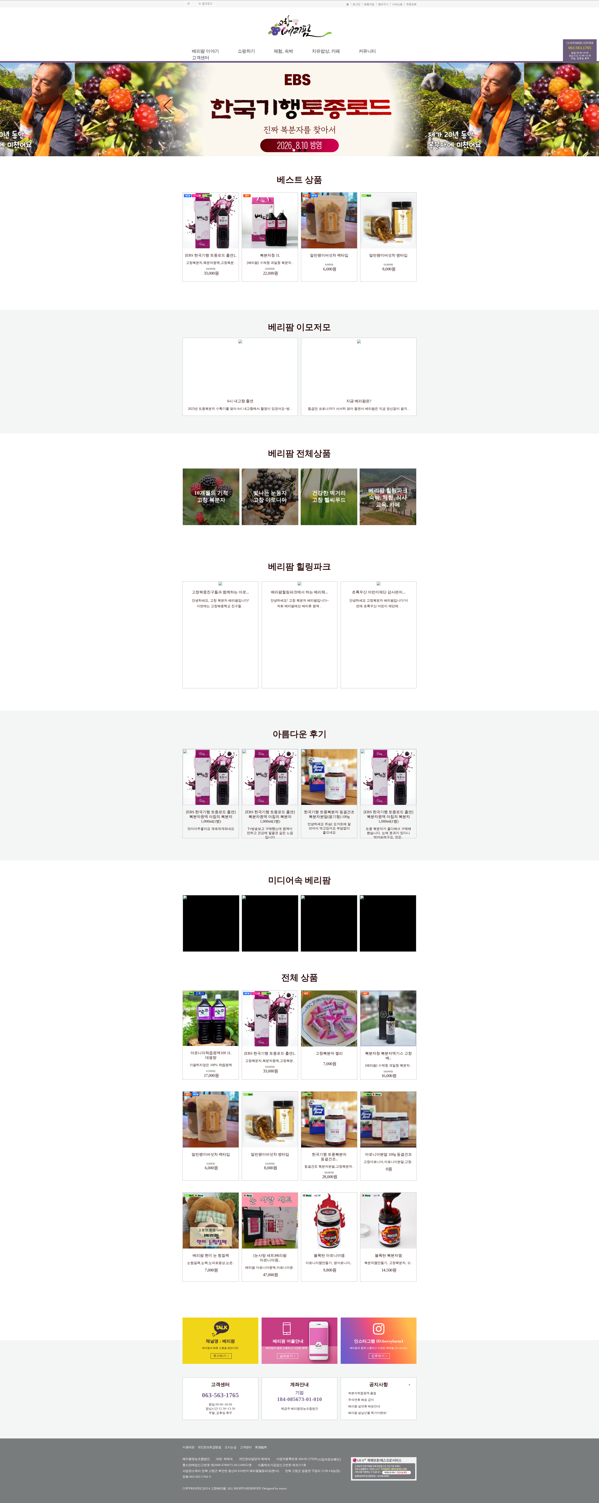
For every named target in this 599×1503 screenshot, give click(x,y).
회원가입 (369, 4)
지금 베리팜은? (358, 401)
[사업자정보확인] (329, 1459)
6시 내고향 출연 (240, 401)
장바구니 (383, 4)
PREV (167, 109)
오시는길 (230, 1447)
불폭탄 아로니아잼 (329, 1255)
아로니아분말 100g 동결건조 (388, 1154)
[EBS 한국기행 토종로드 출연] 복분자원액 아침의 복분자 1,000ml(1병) (211, 816)
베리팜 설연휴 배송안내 (364, 1406)
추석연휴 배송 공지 (361, 1399)
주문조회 (411, 4)
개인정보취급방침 (209, 1447)
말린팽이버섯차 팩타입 (329, 255)
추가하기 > (221, 1356)
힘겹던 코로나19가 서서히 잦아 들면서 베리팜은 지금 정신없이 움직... (359, 408)
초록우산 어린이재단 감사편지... (378, 592)
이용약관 (188, 1447)
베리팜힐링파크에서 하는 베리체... (299, 592)
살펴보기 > (288, 1356)
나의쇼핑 (397, 4)
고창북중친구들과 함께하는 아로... (220, 592)
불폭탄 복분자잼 (388, 1255)
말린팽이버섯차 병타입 (388, 255)
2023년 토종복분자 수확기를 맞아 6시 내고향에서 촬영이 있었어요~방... (240, 408)
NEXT (432, 109)
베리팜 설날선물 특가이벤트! (367, 1413)
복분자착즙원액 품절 (362, 1393)
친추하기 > (379, 1356)
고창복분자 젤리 (329, 1053)
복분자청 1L (270, 255)
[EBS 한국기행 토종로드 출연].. (211, 255)
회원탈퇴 (261, 1447)
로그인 (356, 4)
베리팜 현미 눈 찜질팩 (211, 1255)
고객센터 (246, 1447)
